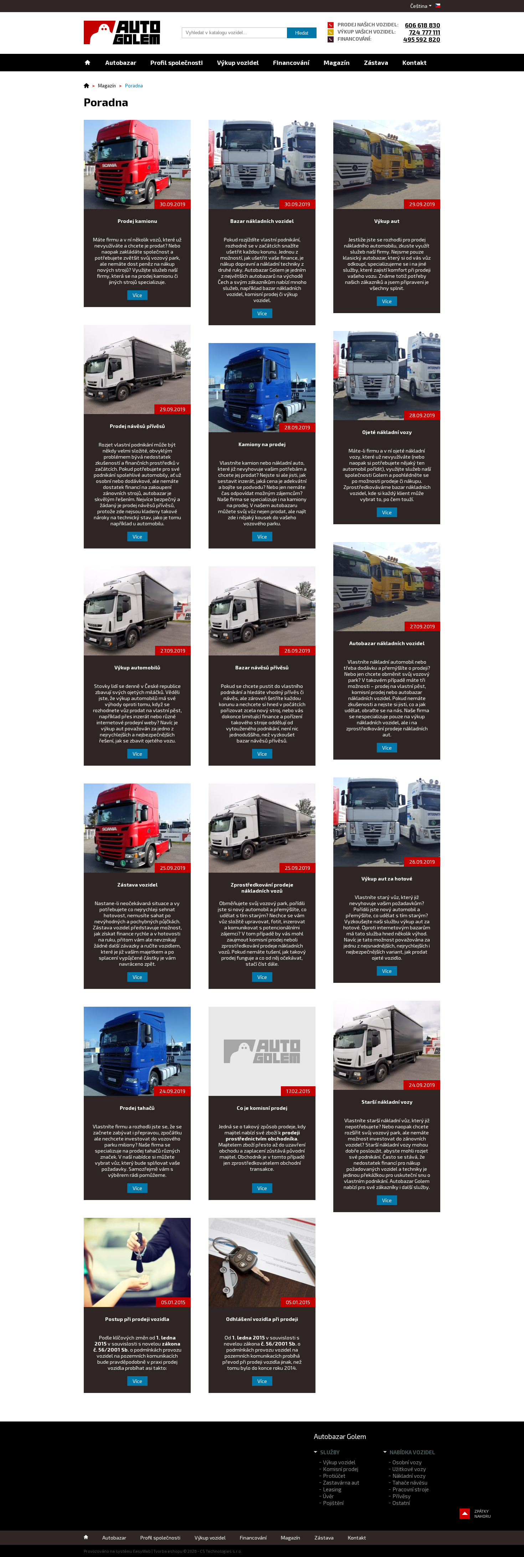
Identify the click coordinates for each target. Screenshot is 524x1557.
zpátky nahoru (482, 1513)
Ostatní (401, 1503)
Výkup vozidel (238, 62)
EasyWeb (142, 1551)
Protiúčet (334, 1475)
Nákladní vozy (409, 1475)
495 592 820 (421, 39)
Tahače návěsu (409, 1482)
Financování (291, 62)
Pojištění (333, 1503)
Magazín (337, 62)
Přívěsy (401, 1496)
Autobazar (120, 62)
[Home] (89, 85)
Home (87, 62)
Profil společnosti (176, 62)
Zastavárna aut (341, 1482)
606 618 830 (422, 25)
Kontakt (414, 62)
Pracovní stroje (410, 1489)
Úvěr (328, 1496)
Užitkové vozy (409, 1469)
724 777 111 (424, 32)
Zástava (376, 62)
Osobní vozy (407, 1462)
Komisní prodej (340, 1469)
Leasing (332, 1489)
